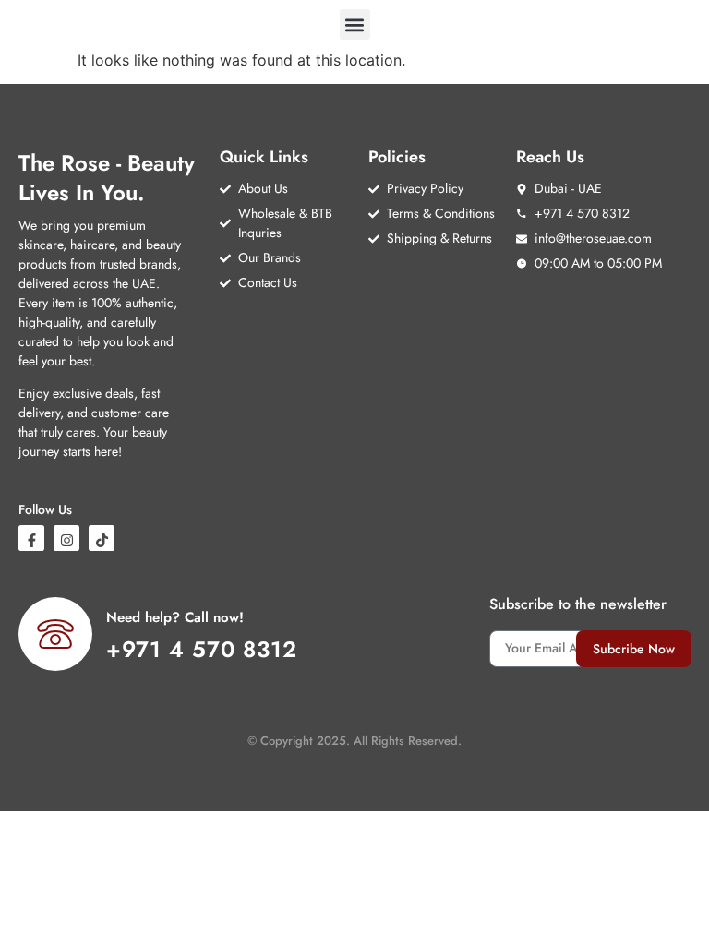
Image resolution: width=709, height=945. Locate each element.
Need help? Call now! (175, 617)
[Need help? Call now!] (55, 634)
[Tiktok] (101, 538)
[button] (355, 24)
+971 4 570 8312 (201, 649)
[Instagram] (66, 538)
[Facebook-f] (31, 538)
